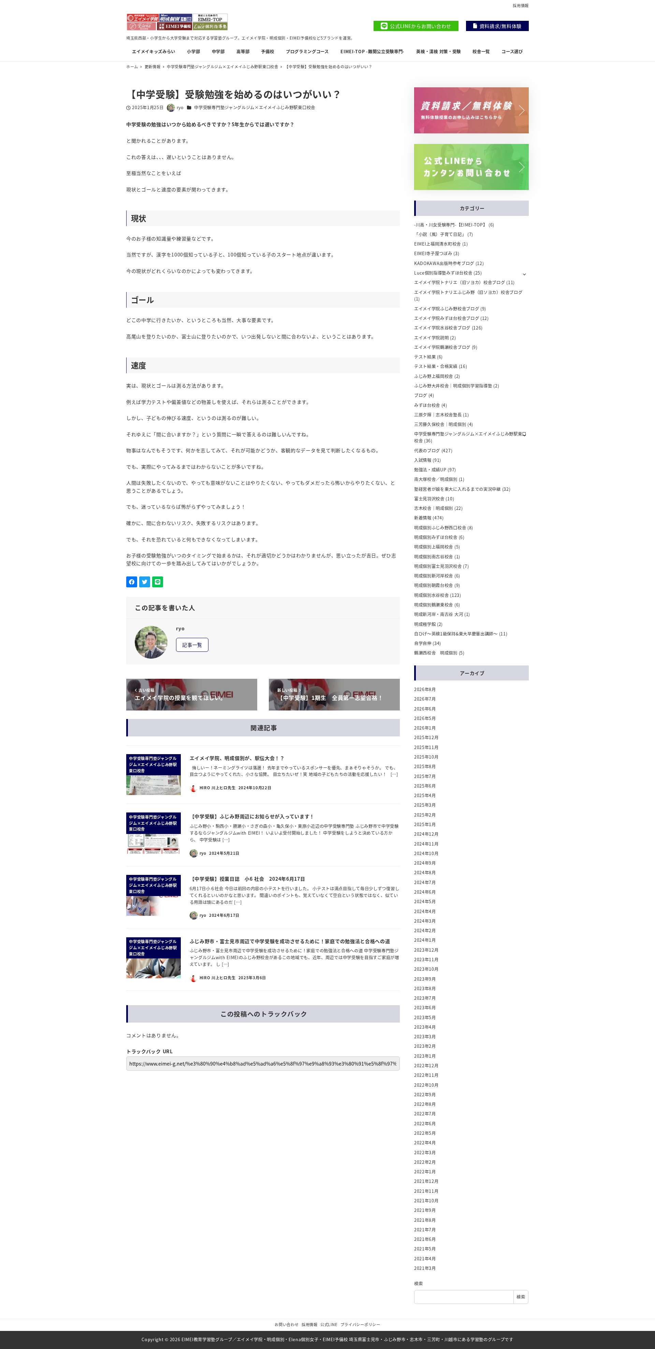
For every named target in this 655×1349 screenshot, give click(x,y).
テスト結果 (425, 357)
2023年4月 (425, 1027)
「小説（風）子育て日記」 (440, 234)
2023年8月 (425, 988)
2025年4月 (425, 795)
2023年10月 (426, 969)
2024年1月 (425, 940)
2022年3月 (425, 1152)
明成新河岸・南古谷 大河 (438, 614)
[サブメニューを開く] (524, 273)
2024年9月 (425, 863)
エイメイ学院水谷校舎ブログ (442, 328)
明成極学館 (425, 624)
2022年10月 (426, 1085)
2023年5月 (425, 1017)
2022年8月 (425, 1104)
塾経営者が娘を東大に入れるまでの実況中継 (457, 489)
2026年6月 (425, 709)
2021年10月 (426, 1201)
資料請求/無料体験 (501, 26)
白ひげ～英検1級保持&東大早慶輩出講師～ (456, 634)
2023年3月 (425, 1036)
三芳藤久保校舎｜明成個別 (440, 424)
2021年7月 (425, 1230)
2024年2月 (425, 930)
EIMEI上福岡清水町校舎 (437, 244)
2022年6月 (425, 1123)
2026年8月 (425, 689)
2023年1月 (425, 1056)
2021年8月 (425, 1220)
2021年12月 (426, 1181)
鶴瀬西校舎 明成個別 (435, 653)
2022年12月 (426, 1065)
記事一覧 (192, 644)
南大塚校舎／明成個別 (435, 479)
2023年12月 (426, 950)
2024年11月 (426, 844)
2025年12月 (426, 737)
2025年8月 (425, 766)
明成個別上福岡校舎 (433, 547)
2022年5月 (425, 1133)
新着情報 (423, 518)
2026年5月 (425, 718)
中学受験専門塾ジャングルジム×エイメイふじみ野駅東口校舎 (254, 107)
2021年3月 (425, 1268)
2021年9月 (425, 1210)
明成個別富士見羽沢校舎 (438, 566)
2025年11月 (426, 747)
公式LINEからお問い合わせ (420, 26)
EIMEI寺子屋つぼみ (433, 253)
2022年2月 (425, 1162)
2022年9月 (425, 1094)
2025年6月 (425, 786)
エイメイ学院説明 (431, 338)
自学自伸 (423, 643)
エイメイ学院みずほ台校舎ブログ (446, 318)
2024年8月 (425, 872)
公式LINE (328, 1324)
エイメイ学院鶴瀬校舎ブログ (442, 347)
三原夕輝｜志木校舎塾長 (438, 415)
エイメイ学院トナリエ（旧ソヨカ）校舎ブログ (459, 282)
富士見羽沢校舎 (429, 499)
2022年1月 (425, 1172)
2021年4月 (425, 1259)
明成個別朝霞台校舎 (433, 585)
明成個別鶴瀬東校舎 (433, 605)
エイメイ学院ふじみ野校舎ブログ (446, 309)
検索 (418, 1283)
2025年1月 (425, 824)
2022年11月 (426, 1075)
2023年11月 (426, 959)
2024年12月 (426, 834)
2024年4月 (425, 911)
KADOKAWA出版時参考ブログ (444, 263)
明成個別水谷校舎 (431, 595)
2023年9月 (425, 979)
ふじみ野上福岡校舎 (433, 376)
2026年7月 (425, 699)
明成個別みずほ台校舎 (435, 537)
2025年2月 (425, 815)
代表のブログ (427, 451)
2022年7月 (425, 1114)
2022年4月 (425, 1143)
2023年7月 (425, 998)
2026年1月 (425, 728)
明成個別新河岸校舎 (433, 576)
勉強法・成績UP (430, 470)
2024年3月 (425, 921)
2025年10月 (426, 757)
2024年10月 (426, 853)
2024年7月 (425, 882)
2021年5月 (425, 1249)
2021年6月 (425, 1239)
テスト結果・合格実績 (435, 366)
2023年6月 (425, 1008)
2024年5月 (425, 901)
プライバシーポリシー (360, 1324)
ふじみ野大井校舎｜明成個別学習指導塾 (453, 386)
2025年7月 (425, 776)
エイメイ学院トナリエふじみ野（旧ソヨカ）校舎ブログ (468, 292)
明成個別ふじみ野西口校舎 (440, 528)
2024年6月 (425, 892)
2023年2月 (425, 1046)
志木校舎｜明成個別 (433, 508)
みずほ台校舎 (427, 405)
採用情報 (521, 5)
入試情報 (423, 460)
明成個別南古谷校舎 (433, 557)
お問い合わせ (287, 1324)
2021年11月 (426, 1191)
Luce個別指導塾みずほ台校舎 (443, 273)
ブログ (420, 395)
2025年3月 (425, 805)
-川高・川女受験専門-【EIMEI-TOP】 (450, 225)
